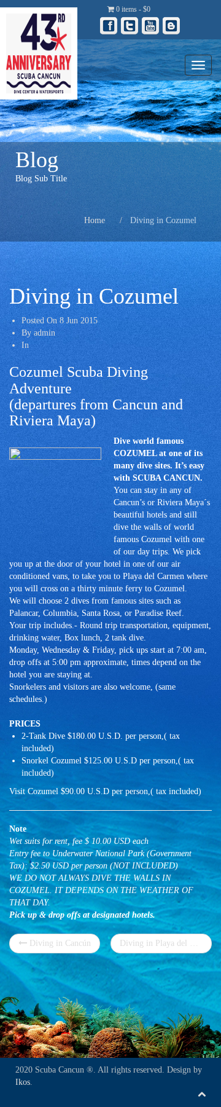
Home (94, 220)
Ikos (22, 1082)
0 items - (132, 9)
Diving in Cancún (59, 943)
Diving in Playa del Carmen (166, 943)
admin (44, 332)
